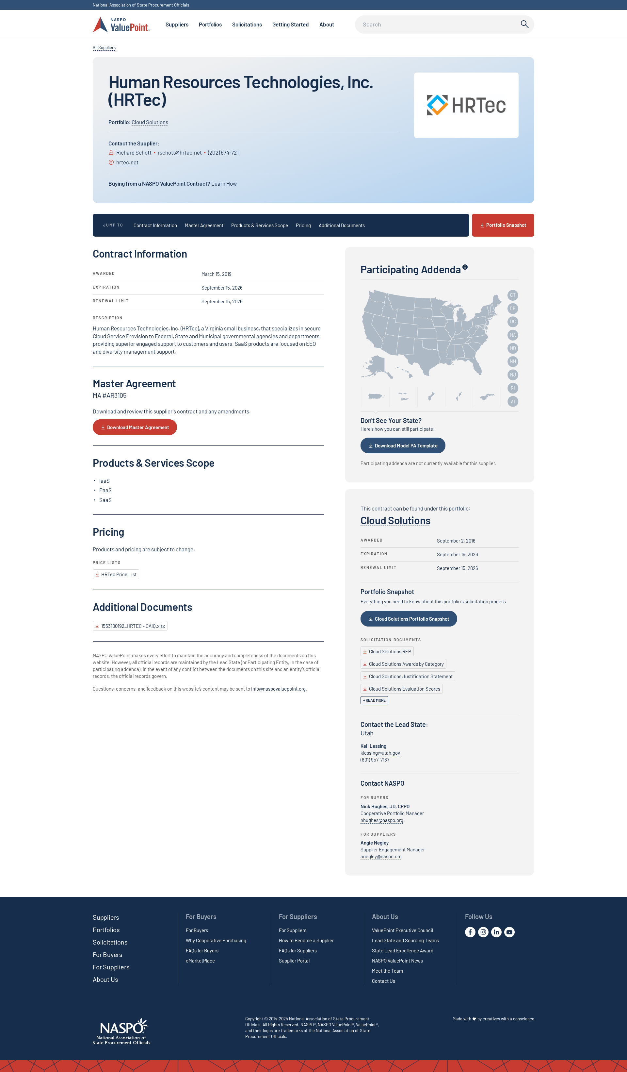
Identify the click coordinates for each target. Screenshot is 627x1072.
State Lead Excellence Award (402, 950)
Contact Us (383, 981)
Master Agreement (204, 225)
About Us (105, 979)
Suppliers (177, 24)
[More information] (465, 266)
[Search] (524, 24)
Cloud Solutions (150, 122)
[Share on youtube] (509, 932)
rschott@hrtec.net (180, 152)
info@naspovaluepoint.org (278, 689)
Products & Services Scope (259, 225)
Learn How (224, 183)
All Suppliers (104, 47)
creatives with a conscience (508, 1018)
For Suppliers (111, 967)
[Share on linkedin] (496, 932)
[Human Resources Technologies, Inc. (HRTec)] (466, 105)
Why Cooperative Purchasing (216, 940)
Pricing (303, 225)
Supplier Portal (294, 960)
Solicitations (247, 24)
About (326, 24)
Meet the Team (387, 971)
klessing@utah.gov (380, 753)
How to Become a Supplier (306, 940)
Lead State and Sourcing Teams (405, 940)
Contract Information (155, 225)
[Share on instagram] (483, 932)
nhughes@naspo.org (382, 820)
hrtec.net (127, 162)
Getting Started (290, 24)
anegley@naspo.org (381, 857)
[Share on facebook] (470, 932)
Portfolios (210, 24)
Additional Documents (342, 225)
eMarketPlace (200, 960)
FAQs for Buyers (202, 950)
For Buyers (107, 954)
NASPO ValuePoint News (397, 960)
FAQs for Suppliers (298, 950)
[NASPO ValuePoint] (121, 24)
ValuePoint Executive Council (402, 930)
